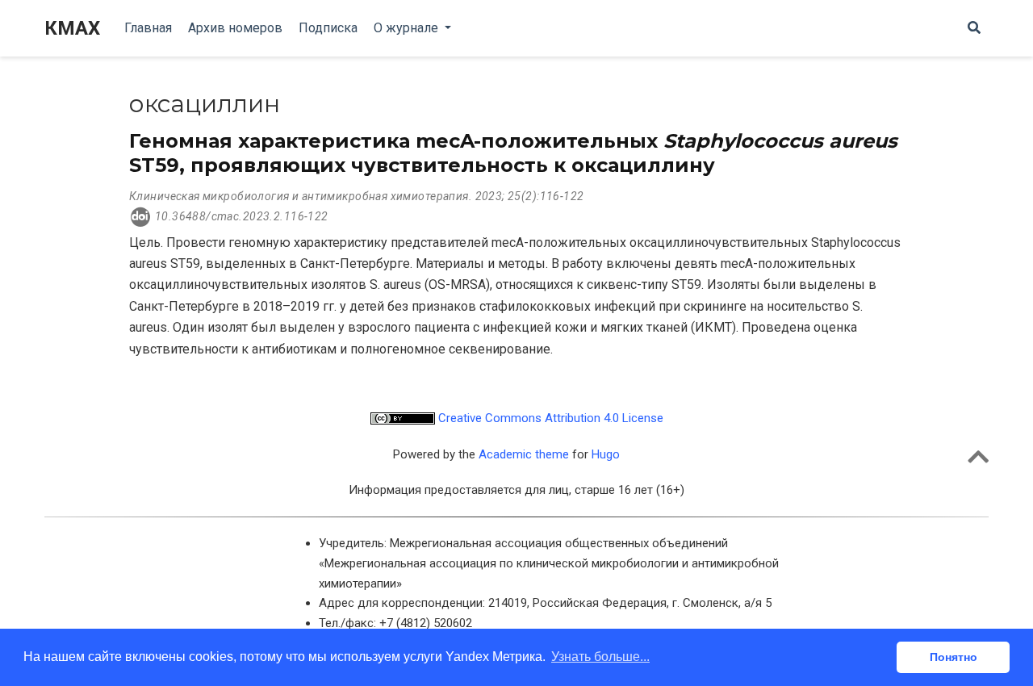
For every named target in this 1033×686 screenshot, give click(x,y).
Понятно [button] (953, 656)
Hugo (606, 454)
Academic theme (524, 454)
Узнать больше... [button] (600, 656)
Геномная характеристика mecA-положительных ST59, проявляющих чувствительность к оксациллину (513, 153)
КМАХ (72, 28)
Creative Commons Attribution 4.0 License (549, 418)
